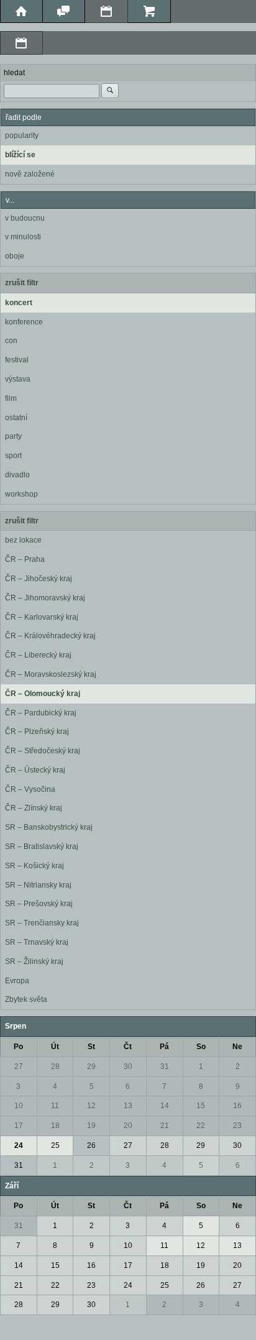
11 (55, 1105)
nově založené (30, 174)
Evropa (17, 980)
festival (17, 360)
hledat (14, 72)
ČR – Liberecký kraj (38, 655)
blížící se (20, 154)
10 (18, 1105)
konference (24, 322)
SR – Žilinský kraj (34, 961)
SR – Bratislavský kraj (41, 846)
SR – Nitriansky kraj (38, 885)
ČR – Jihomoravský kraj (45, 598)
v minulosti (23, 236)
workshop (21, 494)
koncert (18, 302)
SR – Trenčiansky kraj (42, 923)
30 (128, 1066)
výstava (17, 379)
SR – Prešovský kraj (39, 903)
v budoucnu (25, 218)
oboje (14, 256)
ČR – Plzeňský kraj (37, 731)
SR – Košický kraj (34, 865)
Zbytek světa (26, 999)
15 (200, 1105)
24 (18, 1145)
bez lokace (23, 540)
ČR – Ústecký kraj (35, 770)
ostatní (16, 417)
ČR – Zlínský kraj (33, 808)
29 (91, 1066)
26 (91, 1145)
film (11, 398)
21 (164, 1125)
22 (200, 1125)
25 (55, 1145)
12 (91, 1105)
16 (237, 1105)
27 (18, 1066)
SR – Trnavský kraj (36, 942)
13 (128, 1105)
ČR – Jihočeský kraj (38, 578)
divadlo (17, 474)
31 (164, 1066)
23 (237, 1125)
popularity (22, 135)
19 (91, 1125)
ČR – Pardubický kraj (40, 713)
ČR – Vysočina (30, 789)
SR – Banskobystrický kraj (49, 827)
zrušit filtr (22, 282)
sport (13, 455)
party (13, 436)
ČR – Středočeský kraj (42, 750)
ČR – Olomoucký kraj (42, 693)
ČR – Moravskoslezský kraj (50, 674)
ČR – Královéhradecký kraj (50, 635)
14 (164, 1105)
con (11, 340)
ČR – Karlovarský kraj (41, 617)
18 (55, 1125)
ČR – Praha (25, 559)
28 (55, 1066)
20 (128, 1125)
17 (18, 1125)
